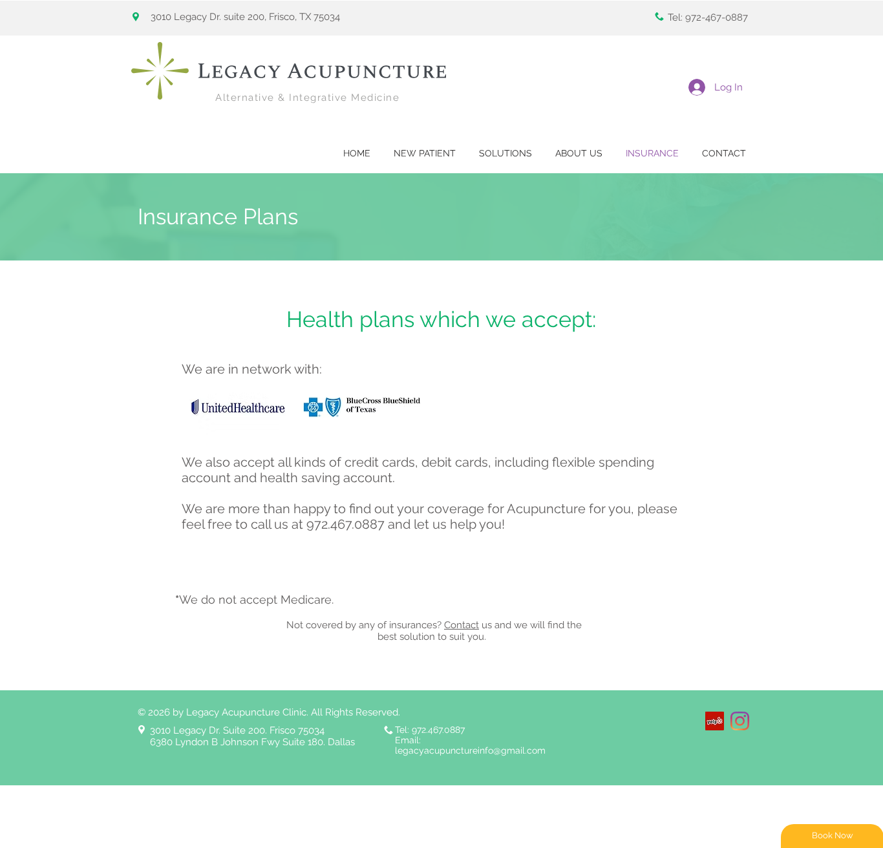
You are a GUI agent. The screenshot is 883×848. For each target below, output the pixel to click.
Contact (461, 625)
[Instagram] (739, 721)
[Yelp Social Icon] (714, 721)
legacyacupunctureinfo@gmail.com (470, 750)
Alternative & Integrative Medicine (307, 97)
